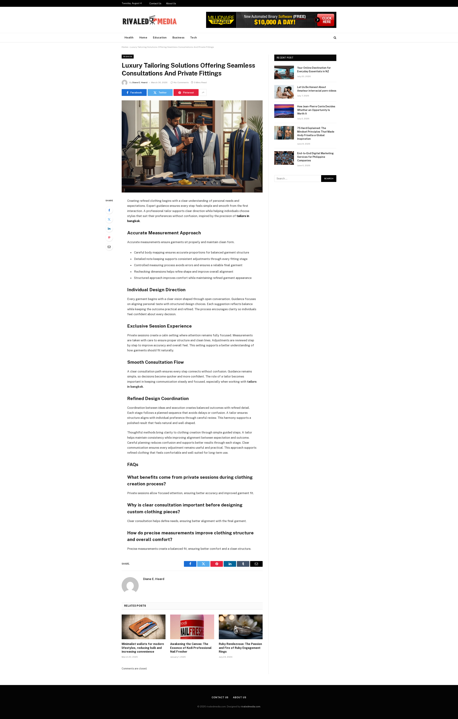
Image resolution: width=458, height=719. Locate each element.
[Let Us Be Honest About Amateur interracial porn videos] (284, 92)
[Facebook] (109, 210)
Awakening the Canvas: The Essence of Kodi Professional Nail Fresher (190, 648)
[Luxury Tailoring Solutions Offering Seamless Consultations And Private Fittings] (192, 146)
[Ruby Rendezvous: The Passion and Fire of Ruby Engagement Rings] (241, 627)
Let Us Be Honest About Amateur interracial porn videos (316, 89)
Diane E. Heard (139, 82)
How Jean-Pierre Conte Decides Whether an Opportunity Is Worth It (316, 110)
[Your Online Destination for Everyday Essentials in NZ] (284, 72)
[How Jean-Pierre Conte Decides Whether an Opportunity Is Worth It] (284, 111)
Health (129, 37)
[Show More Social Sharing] (203, 92)
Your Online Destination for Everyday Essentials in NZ (314, 69)
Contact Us (155, 3)
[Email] (109, 246)
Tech (193, 37)
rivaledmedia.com (250, 706)
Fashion (127, 56)
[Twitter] (109, 219)
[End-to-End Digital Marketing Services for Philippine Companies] (284, 158)
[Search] (334, 38)
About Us (171, 3)
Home (143, 37)
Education (160, 37)
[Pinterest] (109, 237)
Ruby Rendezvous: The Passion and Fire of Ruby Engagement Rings (240, 648)
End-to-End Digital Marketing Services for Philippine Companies (315, 157)
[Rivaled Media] (150, 19)
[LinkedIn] (109, 228)
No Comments (181, 82)
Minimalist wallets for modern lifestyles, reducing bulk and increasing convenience (143, 648)
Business (178, 37)
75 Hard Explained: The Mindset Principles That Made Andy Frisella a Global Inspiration (315, 133)
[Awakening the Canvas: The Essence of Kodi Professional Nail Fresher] (192, 627)
